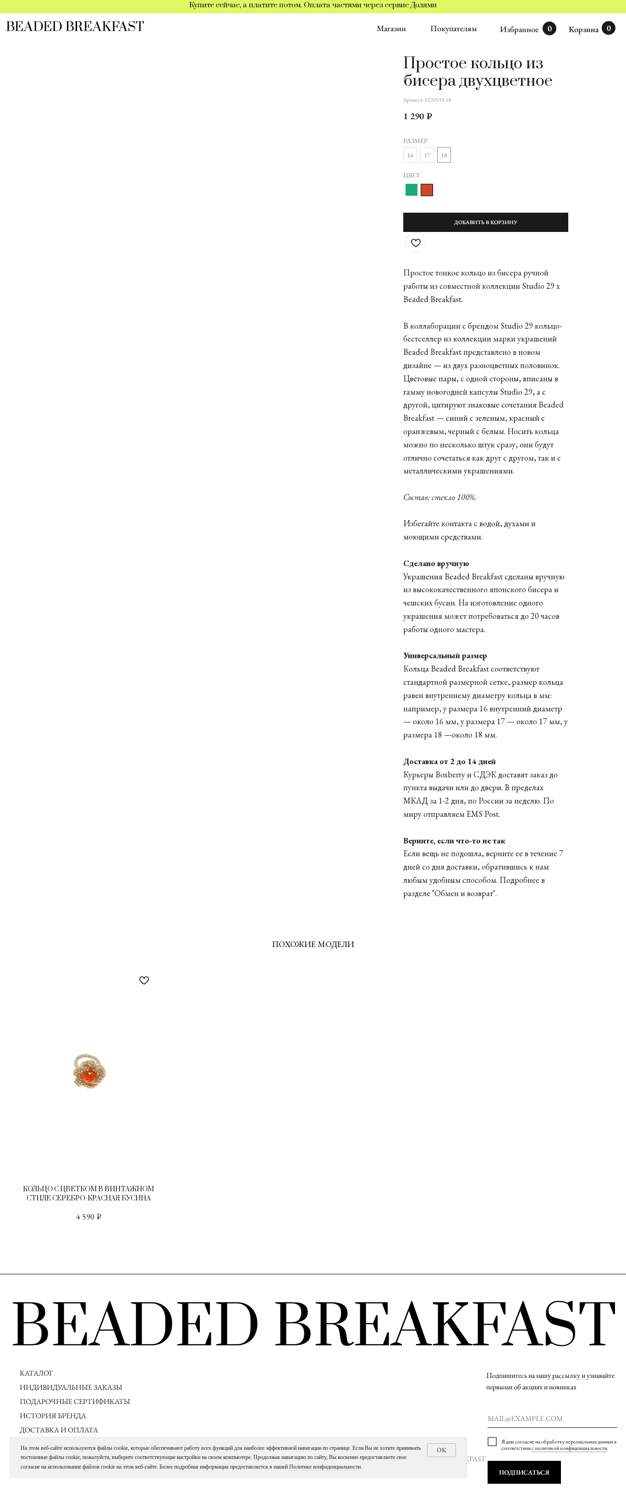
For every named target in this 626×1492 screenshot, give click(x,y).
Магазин (391, 28)
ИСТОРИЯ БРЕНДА (53, 1415)
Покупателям (453, 28)
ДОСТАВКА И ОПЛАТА (59, 1430)
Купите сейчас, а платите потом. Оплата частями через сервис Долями (313, 5)
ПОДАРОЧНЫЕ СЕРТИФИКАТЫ (75, 1401)
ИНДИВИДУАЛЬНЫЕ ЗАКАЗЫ (71, 1387)
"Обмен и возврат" (463, 893)
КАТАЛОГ (36, 1373)
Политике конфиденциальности (325, 1467)
